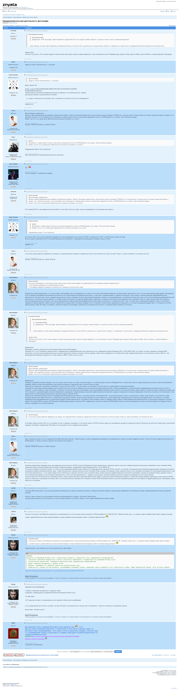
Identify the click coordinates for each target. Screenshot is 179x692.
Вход (5, 11)
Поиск (174, 11)
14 (23, 25)
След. (26, 25)
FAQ (168, 11)
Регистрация (12, 11)
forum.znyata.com (23, 7)
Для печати (172, 25)
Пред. (12, 25)
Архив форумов (17, 17)
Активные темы (20, 14)
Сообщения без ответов (9, 14)
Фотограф (173, 688)
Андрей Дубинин (13, 22)
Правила (162, 11)
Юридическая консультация (30, 17)
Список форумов (7, 17)
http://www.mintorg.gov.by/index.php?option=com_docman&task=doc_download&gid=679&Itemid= (54, 571)
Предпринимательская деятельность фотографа (42, 655)
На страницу (6, 25)
